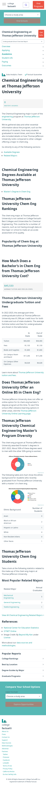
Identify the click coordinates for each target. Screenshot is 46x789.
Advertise (5, 748)
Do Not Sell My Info (9, 774)
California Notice (8, 771)
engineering (7, 116)
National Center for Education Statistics (21, 627)
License (7, 637)
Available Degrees (12, 152)
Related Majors (10, 155)
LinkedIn (6, 763)
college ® (12, 5)
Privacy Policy (7, 769)
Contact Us (6, 737)
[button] (41, 34)
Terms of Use (7, 766)
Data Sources (6, 743)
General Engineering (12, 602)
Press (4, 734)
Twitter (5, 754)
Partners (5, 751)
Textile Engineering (11, 607)
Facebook (6, 760)
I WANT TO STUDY (11, 692)
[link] (23, 46)
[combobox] (26, 5)
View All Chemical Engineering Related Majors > (23, 615)
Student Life (7, 58)
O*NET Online (10, 631)
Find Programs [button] (38, 5)
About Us (5, 731)
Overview (6, 46)
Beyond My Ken (26, 634)
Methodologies (7, 746)
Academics (7, 54)
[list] (23, 46)
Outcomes (6, 65)
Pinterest (6, 757)
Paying (5, 61)
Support (5, 740)
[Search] (26, 5)
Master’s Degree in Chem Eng (17, 191)
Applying (6, 50)
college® (7, 726)
